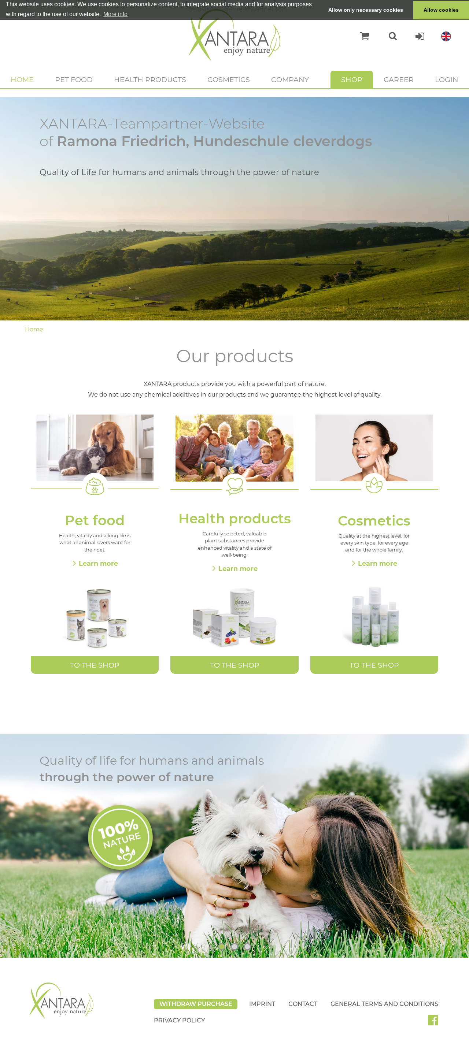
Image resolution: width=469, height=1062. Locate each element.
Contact (302, 1003)
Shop (351, 79)
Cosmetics (228, 79)
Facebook (436, 1023)
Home (22, 79)
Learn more (98, 563)
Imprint (262, 1003)
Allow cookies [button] (441, 10)
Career (399, 79)
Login (446, 79)
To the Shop (94, 665)
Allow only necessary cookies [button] (365, 10)
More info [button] (115, 14)
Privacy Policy (179, 1020)
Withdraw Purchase (195, 1003)
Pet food (74, 79)
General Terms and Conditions (384, 1003)
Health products (150, 79)
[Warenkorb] (361, 36)
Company (290, 79)
